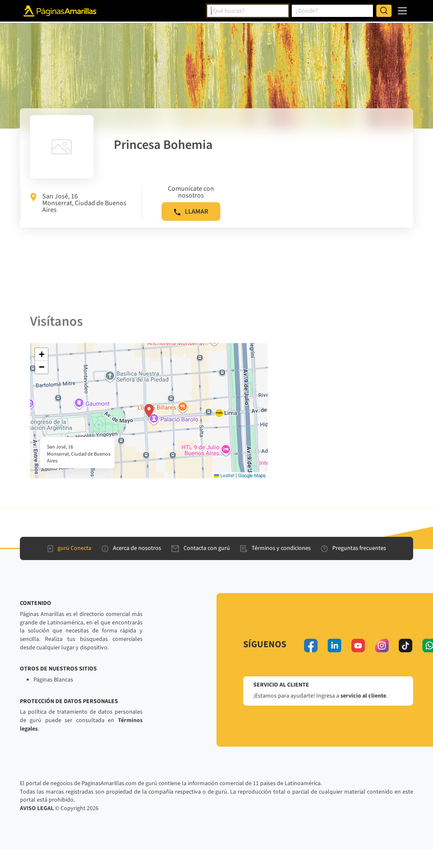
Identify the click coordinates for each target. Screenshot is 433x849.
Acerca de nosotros (137, 548)
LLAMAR (196, 211)
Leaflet (226, 475)
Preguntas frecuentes (359, 548)
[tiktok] (405, 645)
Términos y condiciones (281, 548)
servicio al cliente (363, 696)
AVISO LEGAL (37, 808)
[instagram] (382, 645)
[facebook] (311, 645)
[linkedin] (334, 645)
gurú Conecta (74, 548)
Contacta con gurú (207, 548)
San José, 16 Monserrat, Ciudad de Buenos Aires (84, 203)
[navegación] (402, 10)
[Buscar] (384, 11)
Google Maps (252, 475)
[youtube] (358, 645)
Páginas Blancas (53, 680)
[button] (149, 411)
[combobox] (247, 11)
